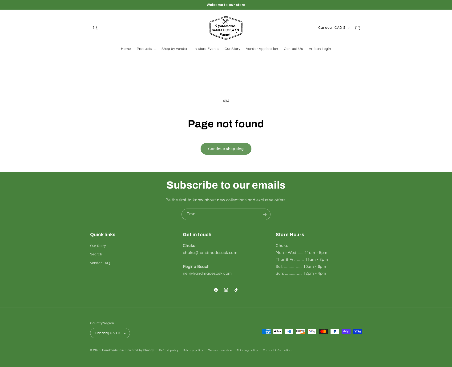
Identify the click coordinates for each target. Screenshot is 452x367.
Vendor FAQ (100, 263)
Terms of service (220, 350)
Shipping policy (247, 350)
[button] (95, 27)
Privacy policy (193, 350)
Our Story (98, 246)
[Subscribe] (264, 214)
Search (96, 254)
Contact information (277, 350)
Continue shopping (226, 149)
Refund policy (169, 350)
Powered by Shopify (139, 350)
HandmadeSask (113, 350)
